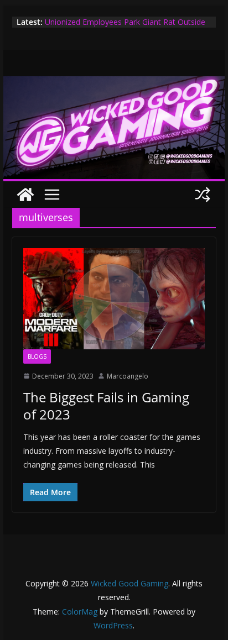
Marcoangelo (127, 376)
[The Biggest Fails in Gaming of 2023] (114, 298)
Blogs (37, 356)
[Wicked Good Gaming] (114, 84)
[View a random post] (202, 194)
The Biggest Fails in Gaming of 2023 (106, 405)
